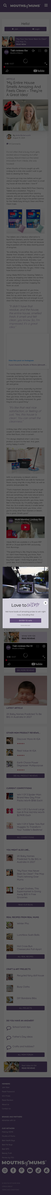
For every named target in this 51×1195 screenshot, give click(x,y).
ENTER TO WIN (25, 620)
